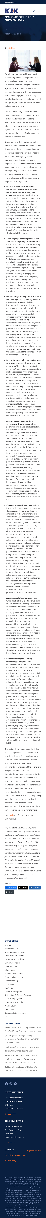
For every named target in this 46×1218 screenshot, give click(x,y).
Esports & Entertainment (15, 977)
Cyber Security (11, 966)
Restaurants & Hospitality (15, 1013)
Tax (6, 1016)
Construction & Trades (14, 955)
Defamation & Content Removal (18, 995)
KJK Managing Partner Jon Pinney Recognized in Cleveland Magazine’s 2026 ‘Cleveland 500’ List (22, 1039)
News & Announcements (15, 952)
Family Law (9, 984)
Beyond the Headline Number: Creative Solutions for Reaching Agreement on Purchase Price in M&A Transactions (21, 1059)
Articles (8, 945)
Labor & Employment (13, 998)
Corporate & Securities (14, 959)
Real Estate (9, 1009)
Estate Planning (11, 981)
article (11, 815)
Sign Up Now (22, 921)
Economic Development (15, 973)
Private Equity (10, 1006)
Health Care (10, 988)
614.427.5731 (10, 1142)
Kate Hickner (12, 48)
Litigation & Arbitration (14, 1002)
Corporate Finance (12, 963)
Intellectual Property (13, 991)
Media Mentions (11, 948)
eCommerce (10, 970)
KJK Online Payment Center (16, 1155)
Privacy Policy (10, 1160)
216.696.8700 (10, 1114)
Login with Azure (34, 1150)
